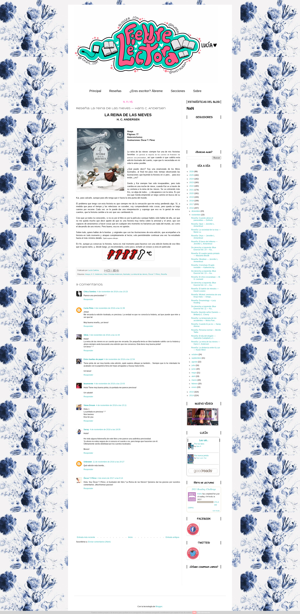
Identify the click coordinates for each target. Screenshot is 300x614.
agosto (195, 362)
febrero (195, 384)
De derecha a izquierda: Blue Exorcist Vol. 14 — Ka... (203, 248)
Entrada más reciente (86, 537)
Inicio (130, 537)
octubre (195, 354)
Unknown (88, 462)
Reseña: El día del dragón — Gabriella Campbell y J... (203, 337)
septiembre (197, 358)
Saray (86, 429)
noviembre (196, 215)
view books (216, 511)
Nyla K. (199, 446)
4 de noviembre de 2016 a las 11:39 (109, 308)
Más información (204, 612)
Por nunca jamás (201, 455)
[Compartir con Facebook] (114, 270)
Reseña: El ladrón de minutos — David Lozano (205, 290)
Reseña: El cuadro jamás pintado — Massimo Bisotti (205, 254)
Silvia (86, 335)
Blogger (159, 606)
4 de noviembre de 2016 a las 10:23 (112, 292)
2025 (191, 175)
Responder (88, 299)
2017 (191, 204)
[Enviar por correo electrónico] (105, 270)
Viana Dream (89, 405)
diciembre (196, 211)
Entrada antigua (172, 537)
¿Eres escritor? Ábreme (146, 91)
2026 (191, 171)
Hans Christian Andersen (112, 274)
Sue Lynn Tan (201, 458)
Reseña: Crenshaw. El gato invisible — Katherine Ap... (203, 266)
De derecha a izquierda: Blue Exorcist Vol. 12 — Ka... (203, 284)
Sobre (197, 91)
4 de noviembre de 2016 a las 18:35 (105, 429)
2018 (191, 201)
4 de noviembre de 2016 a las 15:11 (111, 405)
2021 (191, 190)
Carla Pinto (88, 308)
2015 (191, 392)
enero (194, 387)
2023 (191, 182)
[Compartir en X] (111, 270)
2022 (191, 186)
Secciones (178, 91)
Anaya (87, 274)
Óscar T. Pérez (154, 274)
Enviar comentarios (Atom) (99, 542)
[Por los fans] (191, 450)
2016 (191, 208)
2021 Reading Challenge (204, 489)
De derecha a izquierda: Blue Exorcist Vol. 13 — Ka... (203, 272)
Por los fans (199, 444)
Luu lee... (203, 440)
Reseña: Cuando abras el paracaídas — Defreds (202, 219)
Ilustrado (126, 274)
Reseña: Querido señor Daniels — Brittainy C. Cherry (205, 313)
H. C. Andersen (96, 274)
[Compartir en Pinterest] (117, 270)
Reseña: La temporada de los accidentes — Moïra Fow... (203, 319)
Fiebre (199, 493)
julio (194, 365)
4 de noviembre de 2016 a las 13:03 (109, 384)
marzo (194, 380)
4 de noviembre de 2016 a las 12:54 (119, 359)
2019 (191, 197)
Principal (95, 91)
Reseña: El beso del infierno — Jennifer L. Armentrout (204, 242)
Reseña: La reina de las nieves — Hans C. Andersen (205, 343)
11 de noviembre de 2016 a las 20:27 (108, 462)
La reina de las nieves (139, 274)
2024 (191, 179)
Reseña (164, 274)
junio (194, 369)
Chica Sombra (90, 292)
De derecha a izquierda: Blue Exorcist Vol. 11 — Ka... (203, 307)
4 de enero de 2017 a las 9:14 (110, 478)
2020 (191, 193)
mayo (194, 373)
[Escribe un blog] (108, 270)
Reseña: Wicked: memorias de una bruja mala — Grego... (206, 296)
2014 (191, 395)
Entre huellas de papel (93, 359)
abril (194, 376)
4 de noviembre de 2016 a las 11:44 (104, 335)
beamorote (88, 384)
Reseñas (115, 91)
